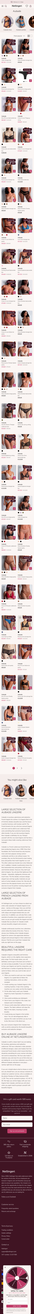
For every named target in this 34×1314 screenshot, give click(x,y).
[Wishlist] (27, 6)
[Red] (21, 113)
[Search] (7, 6)
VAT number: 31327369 (9, 1255)
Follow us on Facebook (9, 1197)
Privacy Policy (6, 1236)
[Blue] (18, 235)
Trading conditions (7, 1230)
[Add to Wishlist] (4, 41)
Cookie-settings (6, 1233)
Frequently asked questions (10, 1208)
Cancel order (5, 1239)
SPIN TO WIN (17, 1306)
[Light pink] (18, 113)
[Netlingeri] (17, 6)
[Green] (7, 55)
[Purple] (2, 55)
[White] (2, 113)
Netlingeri (5, 1249)
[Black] (4, 55)
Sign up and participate (17, 1131)
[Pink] (2, 265)
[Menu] (2, 6)
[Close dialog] (5, 1267)
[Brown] (23, 55)
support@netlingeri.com (9, 1251)
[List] (31, 36)
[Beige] (21, 55)
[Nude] (4, 84)
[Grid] (28, 36)
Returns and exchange (8, 1211)
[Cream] (18, 358)
